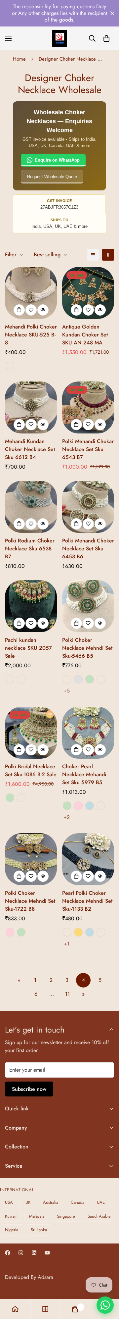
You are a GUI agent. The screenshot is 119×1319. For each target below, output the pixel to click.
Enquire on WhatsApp (57, 160)
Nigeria (11, 1230)
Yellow (78, 932)
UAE (101, 1202)
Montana (67, 932)
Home (19, 59)
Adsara (45, 1277)
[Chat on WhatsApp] (105, 1305)
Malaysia (36, 1216)
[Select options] (19, 310)
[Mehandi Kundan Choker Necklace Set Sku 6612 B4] (31, 407)
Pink (78, 806)
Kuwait (11, 1216)
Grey (78, 679)
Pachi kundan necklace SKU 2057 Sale (28, 648)
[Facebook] (7, 1252)
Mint (90, 806)
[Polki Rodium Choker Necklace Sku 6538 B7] (31, 507)
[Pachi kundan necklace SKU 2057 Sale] (31, 606)
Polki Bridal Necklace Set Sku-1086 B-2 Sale (31, 770)
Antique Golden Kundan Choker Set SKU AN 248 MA (85, 334)
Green (90, 679)
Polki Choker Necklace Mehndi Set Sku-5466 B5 (87, 648)
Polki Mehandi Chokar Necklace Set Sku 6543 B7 (88, 449)
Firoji (101, 932)
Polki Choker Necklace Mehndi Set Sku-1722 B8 (30, 901)
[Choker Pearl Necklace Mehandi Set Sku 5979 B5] (88, 733)
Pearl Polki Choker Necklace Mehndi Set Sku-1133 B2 (87, 901)
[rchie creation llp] (59, 38)
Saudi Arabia (99, 1216)
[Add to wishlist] (31, 310)
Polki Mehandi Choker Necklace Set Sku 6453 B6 (88, 548)
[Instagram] (20, 1252)
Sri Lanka (39, 1230)
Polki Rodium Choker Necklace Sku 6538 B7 (30, 548)
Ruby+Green (21, 679)
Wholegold (10, 366)
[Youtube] (47, 1252)
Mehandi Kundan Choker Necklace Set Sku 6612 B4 (30, 449)
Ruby (10, 679)
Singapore (66, 1216)
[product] (15, 1309)
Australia (50, 1202)
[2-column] (108, 255)
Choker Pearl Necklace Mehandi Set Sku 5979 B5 (84, 774)
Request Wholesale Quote (52, 176)
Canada (77, 1202)
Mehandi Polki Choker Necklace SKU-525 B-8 (31, 334)
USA (9, 1202)
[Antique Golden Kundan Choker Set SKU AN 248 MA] (88, 293)
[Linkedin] (34, 1252)
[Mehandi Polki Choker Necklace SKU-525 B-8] (31, 293)
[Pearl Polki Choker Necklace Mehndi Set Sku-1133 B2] (88, 859)
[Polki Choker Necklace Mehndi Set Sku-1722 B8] (31, 859)
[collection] (45, 1309)
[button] (106, 38)
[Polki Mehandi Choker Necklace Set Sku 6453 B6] (88, 507)
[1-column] (93, 255)
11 (67, 994)
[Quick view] (43, 310)
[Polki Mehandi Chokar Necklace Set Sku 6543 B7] (88, 407)
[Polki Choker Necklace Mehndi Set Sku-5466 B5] (88, 606)
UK (27, 1202)
